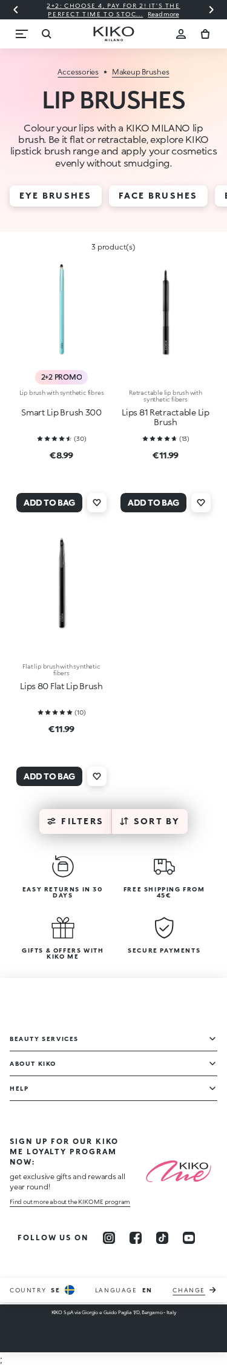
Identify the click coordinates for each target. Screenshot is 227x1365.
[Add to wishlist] (97, 502)
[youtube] (189, 1238)
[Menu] (22, 34)
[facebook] (136, 1238)
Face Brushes (158, 195)
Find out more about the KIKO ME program (70, 1201)
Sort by (157, 821)
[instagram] (109, 1238)
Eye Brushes (55, 195)
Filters (82, 821)
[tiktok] (162, 1238)
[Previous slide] (16, 10)
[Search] (46, 34)
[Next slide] (211, 10)
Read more (163, 14)
